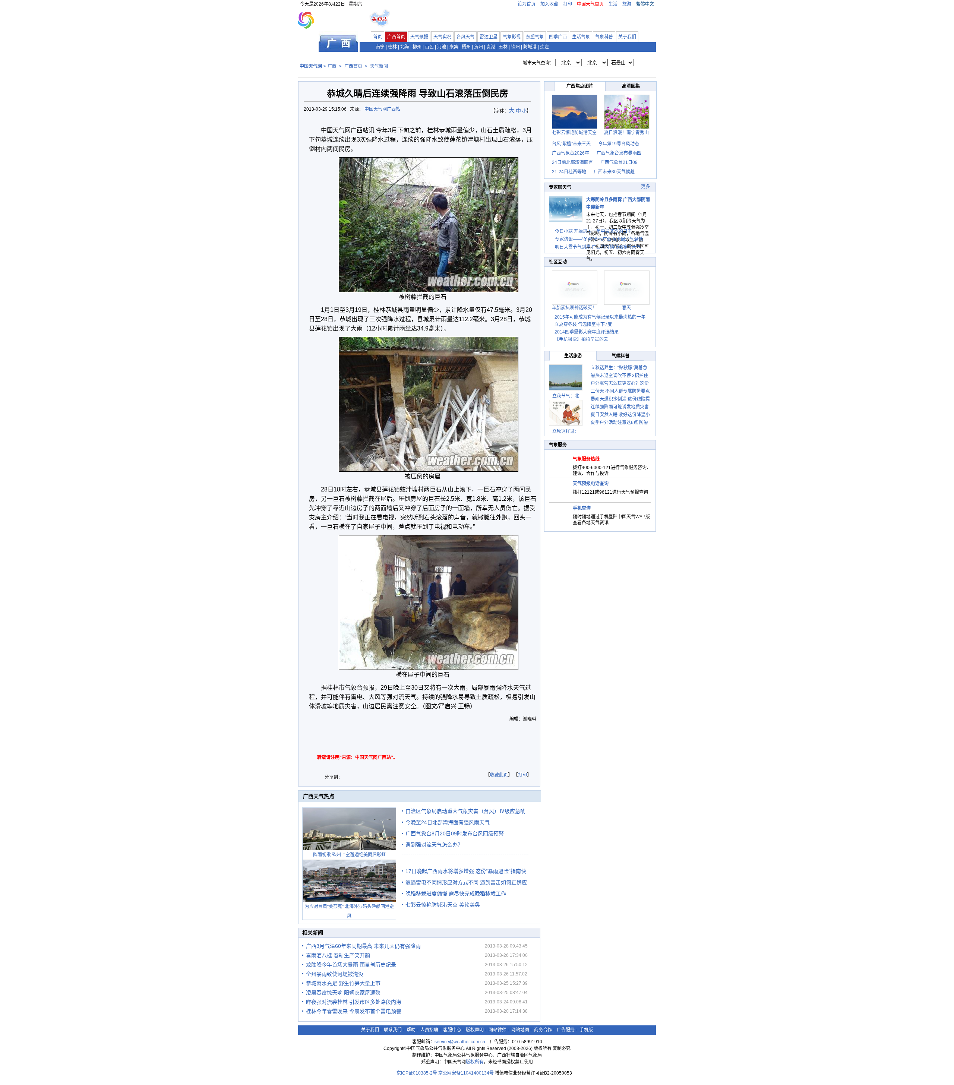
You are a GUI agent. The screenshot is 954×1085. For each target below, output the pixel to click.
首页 (377, 36)
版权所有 (475, 1062)
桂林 (392, 47)
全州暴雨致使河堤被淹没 (334, 974)
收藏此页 (499, 775)
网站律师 (497, 1029)
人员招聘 (429, 1029)
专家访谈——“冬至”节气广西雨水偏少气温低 (599, 239)
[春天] (627, 303)
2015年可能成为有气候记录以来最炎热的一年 (600, 317)
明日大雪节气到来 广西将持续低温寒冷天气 (598, 247)
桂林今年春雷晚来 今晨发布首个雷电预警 (353, 1011)
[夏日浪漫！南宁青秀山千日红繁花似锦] (627, 127)
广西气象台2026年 (570, 153)
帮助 (411, 1029)
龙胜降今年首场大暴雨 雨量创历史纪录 (351, 965)
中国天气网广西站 (382, 109)
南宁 (380, 47)
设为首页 (527, 4)
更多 (645, 186)
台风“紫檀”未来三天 (571, 143)
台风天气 (465, 36)
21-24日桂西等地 (569, 171)
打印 (567, 4)
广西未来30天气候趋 (614, 171)
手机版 (586, 1029)
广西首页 (396, 36)
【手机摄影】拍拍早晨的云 (581, 339)
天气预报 (419, 36)
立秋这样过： (565, 431)
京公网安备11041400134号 (466, 1073)
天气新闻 (379, 66)
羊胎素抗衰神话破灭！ (574, 307)
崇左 (544, 47)
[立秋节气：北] (565, 377)
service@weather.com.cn (460, 1041)
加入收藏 (549, 4)
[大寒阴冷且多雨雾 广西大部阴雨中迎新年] (565, 220)
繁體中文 (645, 4)
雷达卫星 (488, 36)
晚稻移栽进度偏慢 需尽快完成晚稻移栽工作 (455, 893)
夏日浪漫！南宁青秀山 (626, 132)
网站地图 (520, 1029)
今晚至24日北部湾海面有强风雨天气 (447, 822)
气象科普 (604, 36)
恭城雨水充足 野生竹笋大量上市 (343, 983)
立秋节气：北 (565, 396)
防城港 (530, 47)
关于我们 (627, 36)
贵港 (490, 47)
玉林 (503, 47)
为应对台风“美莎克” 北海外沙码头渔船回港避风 (349, 911)
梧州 (466, 47)
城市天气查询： (538, 63)
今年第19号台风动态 (618, 143)
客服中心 (452, 1029)
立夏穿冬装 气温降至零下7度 (583, 324)
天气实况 (442, 36)
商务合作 (543, 1029)
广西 (332, 66)
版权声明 (475, 1029)
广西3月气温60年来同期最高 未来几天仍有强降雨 (363, 946)
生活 (613, 4)
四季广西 (558, 36)
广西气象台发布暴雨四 (619, 153)
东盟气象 (535, 36)
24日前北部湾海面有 (572, 162)
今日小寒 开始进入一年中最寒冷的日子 (593, 231)
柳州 (417, 47)
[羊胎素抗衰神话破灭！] (574, 303)
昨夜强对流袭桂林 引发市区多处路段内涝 (353, 1002)
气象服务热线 (586, 459)
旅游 (626, 4)
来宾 (453, 47)
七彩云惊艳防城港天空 (574, 132)
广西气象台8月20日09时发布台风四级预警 (454, 833)
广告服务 (566, 1029)
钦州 (515, 47)
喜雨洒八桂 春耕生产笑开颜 (338, 955)
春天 (626, 307)
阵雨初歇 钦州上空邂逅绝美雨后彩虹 (349, 854)
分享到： (333, 777)
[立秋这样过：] (565, 413)
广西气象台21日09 (619, 162)
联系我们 (393, 1029)
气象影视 (512, 36)
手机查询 (582, 508)
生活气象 (581, 36)
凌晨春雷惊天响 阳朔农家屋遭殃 (343, 993)
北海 (404, 47)
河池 (441, 47)
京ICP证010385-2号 (417, 1073)
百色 (429, 47)
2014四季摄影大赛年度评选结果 (587, 332)
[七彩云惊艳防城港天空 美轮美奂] (574, 127)
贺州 (478, 47)
